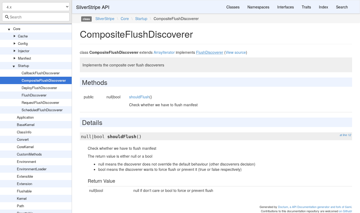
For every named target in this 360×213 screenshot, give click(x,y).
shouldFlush (139, 96)
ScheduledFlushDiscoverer (42, 109)
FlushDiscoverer (34, 95)
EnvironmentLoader (31, 168)
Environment (26, 161)
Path (20, 205)
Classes (233, 6)
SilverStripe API (92, 6)
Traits (306, 6)
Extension (24, 183)
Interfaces (285, 6)
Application (25, 117)
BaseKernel (26, 124)
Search (342, 6)
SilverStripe (104, 18)
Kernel (22, 198)
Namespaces (258, 6)
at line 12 (345, 135)
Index (323, 6)
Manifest (24, 58)
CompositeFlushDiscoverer (44, 80)
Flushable (24, 190)
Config (23, 43)
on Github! (345, 211)
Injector (23, 50)
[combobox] (36, 16)
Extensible (25, 176)
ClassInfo (24, 131)
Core (16, 28)
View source (236, 52)
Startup (23, 65)
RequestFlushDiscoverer (40, 102)
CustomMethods (29, 154)
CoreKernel (25, 146)
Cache (23, 35)
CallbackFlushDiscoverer (41, 72)
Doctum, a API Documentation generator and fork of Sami (314, 207)
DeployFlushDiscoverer (39, 87)
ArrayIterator (164, 52)
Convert (23, 139)
